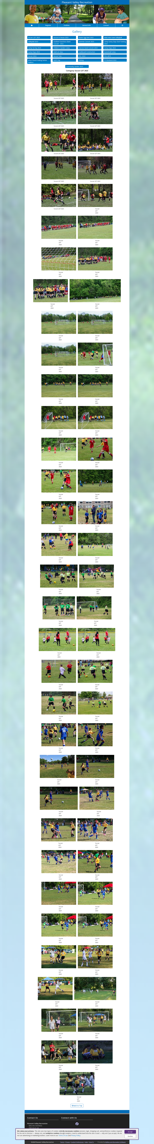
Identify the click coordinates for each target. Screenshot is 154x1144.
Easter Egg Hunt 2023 (86, 37)
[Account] (122, 25)
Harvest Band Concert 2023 (88, 48)
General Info (86, 25)
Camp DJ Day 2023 (34, 48)
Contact (106, 25)
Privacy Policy (75, 1135)
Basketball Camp (110, 52)
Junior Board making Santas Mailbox (37, 61)
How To (91, 1142)
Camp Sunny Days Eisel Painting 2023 (115, 43)
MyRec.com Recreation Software (115, 1142)
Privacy (67, 1142)
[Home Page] (32, 25)
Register (48, 25)
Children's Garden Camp (61, 48)
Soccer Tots (57, 56)
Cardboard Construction (87, 52)
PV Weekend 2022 (110, 60)
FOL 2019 (107, 56)
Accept (130, 1132)
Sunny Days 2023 (34, 52)
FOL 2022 (82, 56)
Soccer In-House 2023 (60, 37)
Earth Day (56, 60)
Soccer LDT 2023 (34, 37)
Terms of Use (63, 1135)
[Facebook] (77, 1123)
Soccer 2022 (32, 56)
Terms (62, 1142)
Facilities (67, 25)
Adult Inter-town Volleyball (113, 37)
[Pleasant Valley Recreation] (77, 14)
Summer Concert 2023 (86, 42)
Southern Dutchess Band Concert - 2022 (61, 43)
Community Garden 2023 (74, 66)
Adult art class (58, 52)
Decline (130, 1136)
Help (86, 1142)
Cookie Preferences (77, 1142)
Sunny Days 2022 (110, 48)
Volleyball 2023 (33, 42)
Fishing (81, 60)
